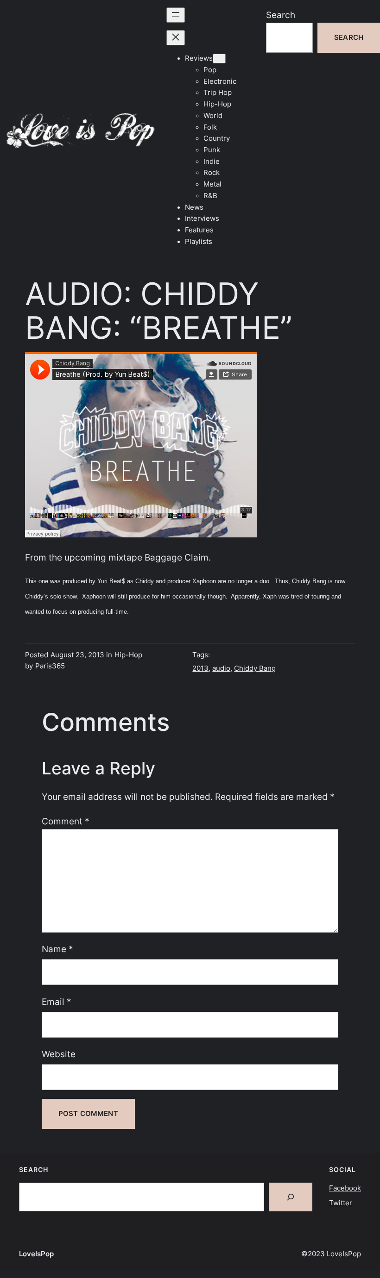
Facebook (345, 1188)
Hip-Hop (128, 655)
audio (221, 668)
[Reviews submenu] (219, 58)
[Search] (290, 1197)
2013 (200, 668)
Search (280, 14)
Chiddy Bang (255, 668)
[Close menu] (175, 37)
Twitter (340, 1203)
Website (59, 1054)
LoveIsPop (36, 1254)
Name (57, 948)
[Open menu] (175, 15)
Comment (65, 821)
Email (56, 1001)
